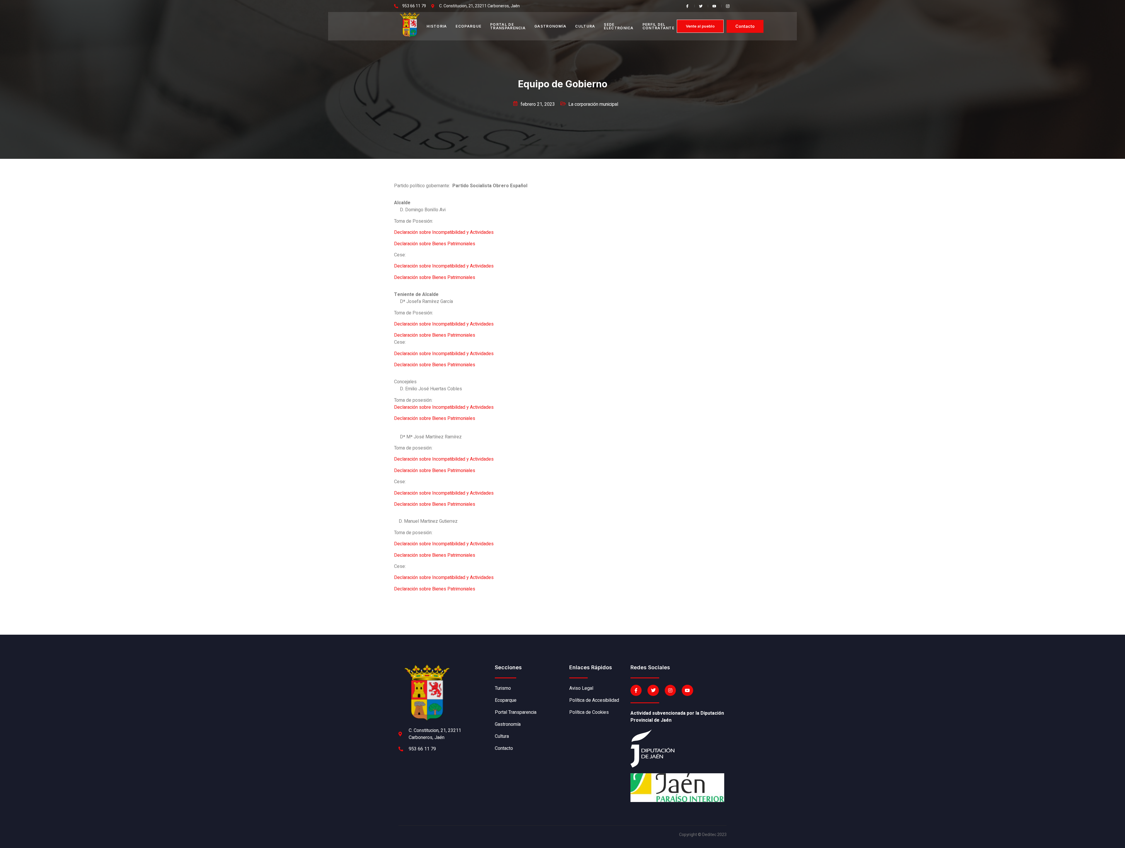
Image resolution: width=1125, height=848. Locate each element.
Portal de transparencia (508, 26)
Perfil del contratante (658, 26)
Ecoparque (468, 26)
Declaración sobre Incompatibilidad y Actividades (444, 232)
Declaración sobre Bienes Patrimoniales (434, 243)
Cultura (585, 26)
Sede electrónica (618, 26)
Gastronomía (550, 26)
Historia (437, 26)
